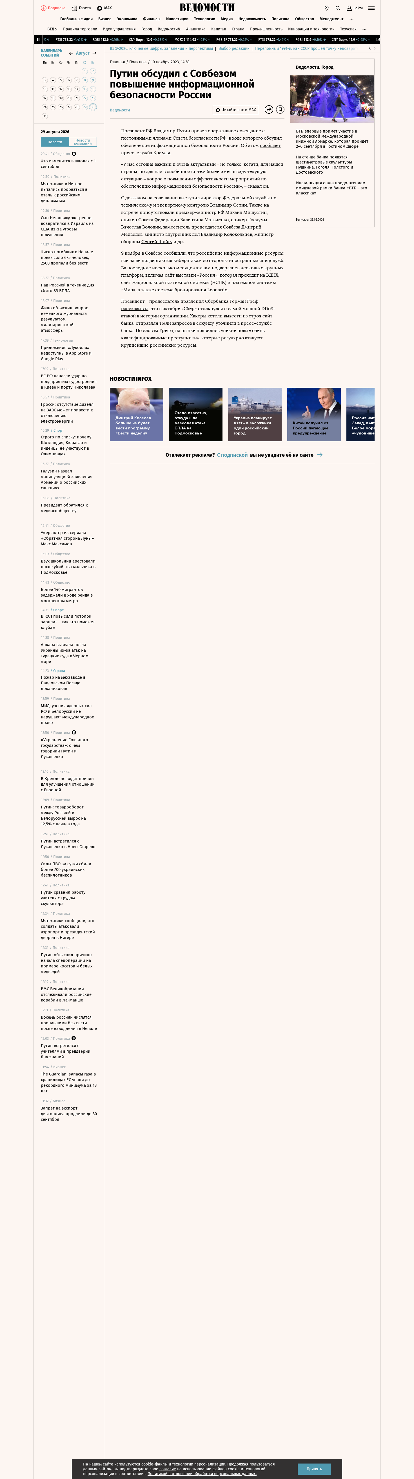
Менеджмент (332, 19)
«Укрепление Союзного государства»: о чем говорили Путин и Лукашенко (64, 748)
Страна (238, 29)
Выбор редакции (234, 48)
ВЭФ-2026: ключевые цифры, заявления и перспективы (161, 48)
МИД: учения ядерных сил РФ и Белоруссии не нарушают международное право (67, 714)
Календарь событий (51, 53)
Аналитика (196, 29)
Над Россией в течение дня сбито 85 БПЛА (67, 288)
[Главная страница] (207, 8)
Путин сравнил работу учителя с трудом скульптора (63, 898)
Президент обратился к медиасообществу (64, 508)
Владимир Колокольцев (226, 234)
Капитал (218, 29)
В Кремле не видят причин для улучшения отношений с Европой (68, 784)
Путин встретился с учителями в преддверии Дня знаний (65, 1051)
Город (146, 29)
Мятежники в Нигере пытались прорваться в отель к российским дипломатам (64, 192)
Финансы (152, 19)
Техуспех (348, 29)
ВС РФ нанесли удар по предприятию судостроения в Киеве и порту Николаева (69, 381)
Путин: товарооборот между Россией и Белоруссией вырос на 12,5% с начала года (63, 815)
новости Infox (131, 379)
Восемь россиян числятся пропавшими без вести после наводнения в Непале (69, 1023)
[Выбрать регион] (327, 8)
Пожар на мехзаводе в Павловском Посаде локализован (63, 683)
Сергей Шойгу (156, 241)
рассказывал (134, 308)
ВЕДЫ (52, 29)
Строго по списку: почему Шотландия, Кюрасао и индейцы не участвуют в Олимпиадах (66, 445)
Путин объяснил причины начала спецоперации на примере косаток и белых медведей (66, 963)
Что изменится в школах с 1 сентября (68, 163)
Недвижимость (252, 19)
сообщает (270, 145)
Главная (118, 62)
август (83, 53)
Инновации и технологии (311, 29)
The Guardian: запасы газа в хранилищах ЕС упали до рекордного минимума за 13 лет (69, 1082)
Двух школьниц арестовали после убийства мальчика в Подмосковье (68, 567)
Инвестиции (177, 19)
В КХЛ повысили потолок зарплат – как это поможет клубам (68, 622)
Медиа (227, 19)
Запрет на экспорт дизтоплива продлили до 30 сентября (69, 1114)
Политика (280, 19)
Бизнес (104, 19)
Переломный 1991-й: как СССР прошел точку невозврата (307, 48)
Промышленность (266, 29)
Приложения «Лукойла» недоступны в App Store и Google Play (66, 353)
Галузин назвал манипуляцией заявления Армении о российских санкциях (66, 479)
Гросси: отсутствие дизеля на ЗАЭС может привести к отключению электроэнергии (67, 413)
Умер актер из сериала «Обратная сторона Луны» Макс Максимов (67, 538)
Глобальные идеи (76, 19)
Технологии (204, 19)
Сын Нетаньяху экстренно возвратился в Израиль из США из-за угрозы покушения (67, 226)
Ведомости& (169, 29)
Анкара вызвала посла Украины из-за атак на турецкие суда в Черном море (64, 653)
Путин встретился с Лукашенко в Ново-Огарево (68, 844)
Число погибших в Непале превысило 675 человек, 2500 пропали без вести (67, 257)
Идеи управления (119, 29)
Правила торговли (80, 29)
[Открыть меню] (371, 8)
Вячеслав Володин (141, 227)
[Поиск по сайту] (338, 8)
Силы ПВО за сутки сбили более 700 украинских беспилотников (66, 869)
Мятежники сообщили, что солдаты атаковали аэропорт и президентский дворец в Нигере (68, 929)
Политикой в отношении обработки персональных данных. (202, 1473)
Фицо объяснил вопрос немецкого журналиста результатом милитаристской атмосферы (64, 319)
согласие (167, 1469)
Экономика (127, 19)
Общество (304, 19)
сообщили (175, 253)
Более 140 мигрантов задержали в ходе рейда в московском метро (67, 595)
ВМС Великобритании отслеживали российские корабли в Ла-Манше (66, 994)
